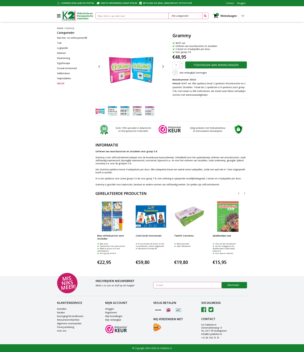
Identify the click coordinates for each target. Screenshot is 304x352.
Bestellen (61, 308)
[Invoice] (158, 310)
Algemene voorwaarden (69, 323)
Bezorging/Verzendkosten (70, 316)
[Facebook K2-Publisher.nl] (203, 310)
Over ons (61, 330)
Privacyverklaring (65, 327)
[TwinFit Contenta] (189, 216)
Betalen (61, 312)
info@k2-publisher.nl (211, 334)
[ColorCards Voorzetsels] (151, 216)
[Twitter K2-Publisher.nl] (211, 310)
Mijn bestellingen (113, 316)
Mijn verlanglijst (113, 319)
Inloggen (109, 308)
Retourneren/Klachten (68, 319)
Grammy (69, 28)
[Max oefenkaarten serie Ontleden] (112, 216)
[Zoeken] (205, 16)
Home (60, 28)
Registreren (111, 312)
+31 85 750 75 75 (210, 337)
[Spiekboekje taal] (228, 216)
